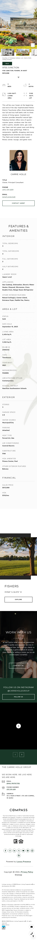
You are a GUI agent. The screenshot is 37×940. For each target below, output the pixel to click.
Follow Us (18, 697)
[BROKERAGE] (32, 851)
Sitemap (18, 875)
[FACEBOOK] (5, 851)
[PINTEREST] (28, 851)
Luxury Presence (24, 862)
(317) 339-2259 (7, 190)
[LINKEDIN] (14, 851)
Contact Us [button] (18, 665)
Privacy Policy (27, 872)
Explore (18, 599)
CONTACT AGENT (18, 203)
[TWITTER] (19, 851)
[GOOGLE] (19, 855)
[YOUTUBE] (23, 851)
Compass (12, 817)
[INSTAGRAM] (10, 851)
